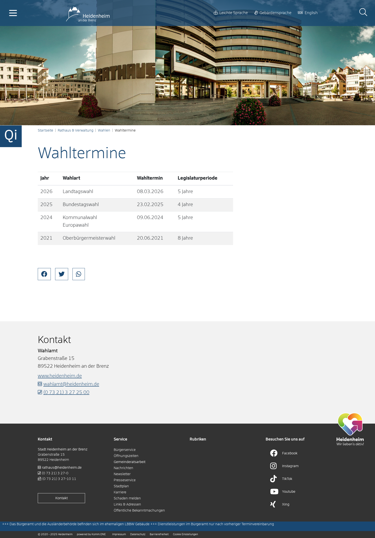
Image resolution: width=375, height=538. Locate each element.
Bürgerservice (125, 450)
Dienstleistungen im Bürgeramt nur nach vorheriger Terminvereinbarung (216, 524)
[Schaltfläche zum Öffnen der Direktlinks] (11, 136)
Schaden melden (127, 498)
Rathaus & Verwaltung (75, 130)
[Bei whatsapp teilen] (78, 274)
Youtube (288, 491)
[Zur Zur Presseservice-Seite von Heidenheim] (350, 429)
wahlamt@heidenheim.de (71, 384)
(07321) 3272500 (66, 392)
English (311, 13)
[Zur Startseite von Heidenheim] (88, 13)
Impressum (119, 534)
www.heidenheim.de (60, 376)
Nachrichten (123, 468)
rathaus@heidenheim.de (62, 467)
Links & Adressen (127, 504)
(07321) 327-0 (55, 473)
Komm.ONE (99, 534)
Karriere (120, 492)
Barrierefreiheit (159, 534)
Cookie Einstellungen (185, 534)
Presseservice (125, 480)
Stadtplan (121, 486)
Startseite (45, 130)
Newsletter (122, 474)
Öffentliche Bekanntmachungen (139, 510)
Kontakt (61, 498)
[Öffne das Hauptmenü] (13, 13)
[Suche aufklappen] (363, 13)
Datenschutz (137, 534)
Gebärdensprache (275, 13)
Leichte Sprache (233, 13)
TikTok (287, 479)
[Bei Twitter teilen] (61, 274)
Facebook (290, 453)
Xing (285, 504)
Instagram (290, 466)
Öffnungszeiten (126, 456)
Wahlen (104, 130)
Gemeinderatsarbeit (129, 462)
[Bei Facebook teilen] (44, 274)
